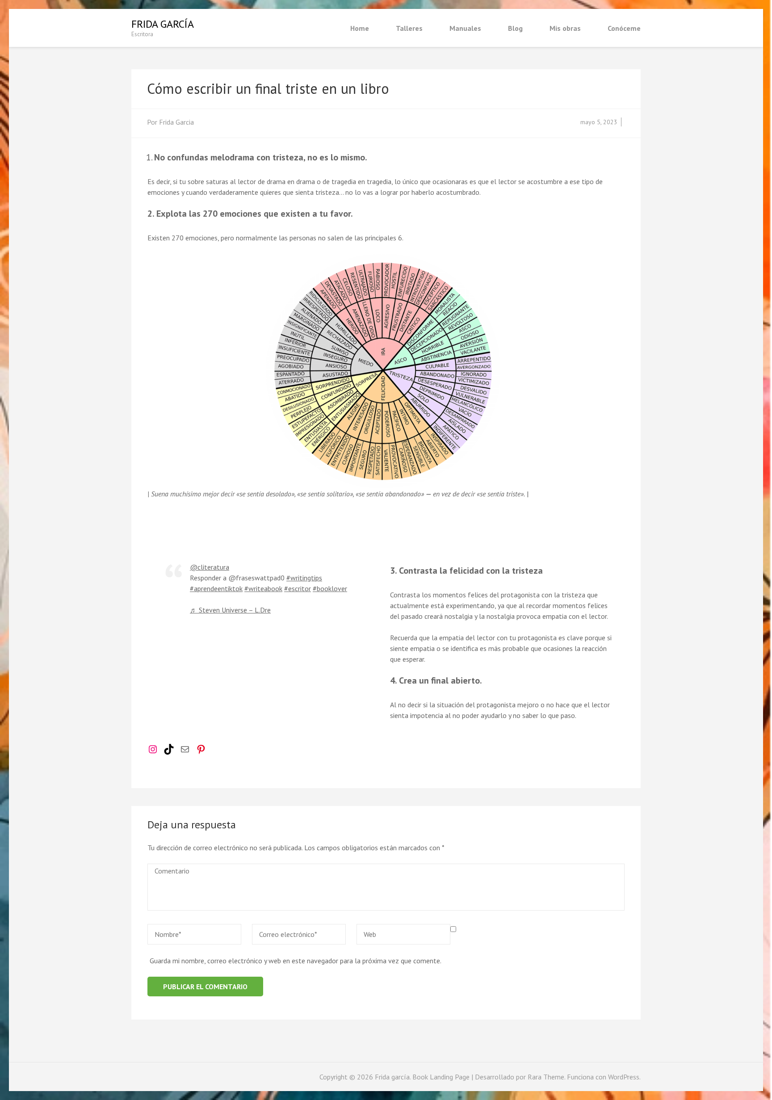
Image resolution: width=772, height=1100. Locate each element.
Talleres (409, 28)
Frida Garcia (176, 122)
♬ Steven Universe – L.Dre (230, 609)
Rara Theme (546, 1076)
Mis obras (565, 28)
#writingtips (304, 577)
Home (359, 28)
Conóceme (624, 28)
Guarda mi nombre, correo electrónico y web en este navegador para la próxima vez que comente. (295, 960)
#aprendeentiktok (216, 588)
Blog (515, 28)
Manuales (465, 28)
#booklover (330, 588)
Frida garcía (162, 24)
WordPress (623, 1076)
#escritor (297, 588)
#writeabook (263, 588)
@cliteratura (209, 567)
